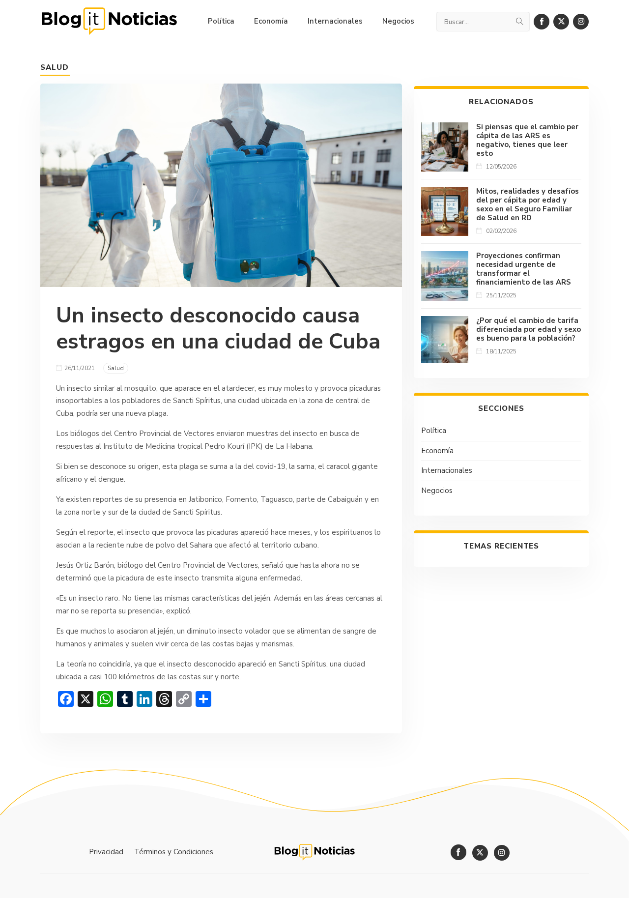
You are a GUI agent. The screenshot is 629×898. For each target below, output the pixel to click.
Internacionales (446, 470)
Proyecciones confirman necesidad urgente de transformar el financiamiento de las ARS (523, 269)
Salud (54, 67)
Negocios (437, 490)
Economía (437, 451)
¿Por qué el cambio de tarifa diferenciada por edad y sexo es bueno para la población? (528, 329)
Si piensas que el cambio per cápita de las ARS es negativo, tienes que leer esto (527, 140)
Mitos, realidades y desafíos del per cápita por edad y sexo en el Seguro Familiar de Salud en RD (527, 204)
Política (433, 430)
